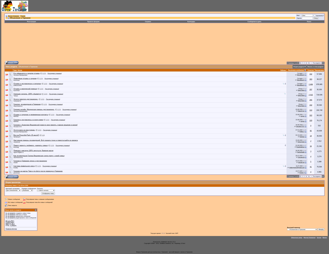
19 (311, 136)
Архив (319, 237)
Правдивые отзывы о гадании (24, 78)
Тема (15, 70)
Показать (40, 188)
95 (311, 131)
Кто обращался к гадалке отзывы (26, 73)
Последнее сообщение (296, 70)
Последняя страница (54, 73)
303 (310, 79)
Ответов (311, 70)
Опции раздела (298, 66)
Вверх (325, 237)
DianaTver (301, 111)
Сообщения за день (254, 21)
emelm (15, 162)
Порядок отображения (29, 188)
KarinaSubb (300, 152)
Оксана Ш (301, 157)
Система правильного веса (24, 166)
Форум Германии (13, 16)
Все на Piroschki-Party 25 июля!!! (26, 135)
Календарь (191, 21)
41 (311, 167)
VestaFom (301, 162)
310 (310, 110)
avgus (302, 116)
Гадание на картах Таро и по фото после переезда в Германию (38, 171)
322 (310, 115)
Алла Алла (301, 142)
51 (309, 63)
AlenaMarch (300, 75)
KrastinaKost (300, 147)
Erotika (15, 168)
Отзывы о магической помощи (25, 89)
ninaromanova (17, 106)
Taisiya (15, 96)
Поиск (309, 21)
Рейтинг (283, 70)
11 (306, 63)
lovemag (16, 147)
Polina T (301, 131)
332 (310, 74)
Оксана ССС (17, 126)
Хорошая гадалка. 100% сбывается (27, 94)
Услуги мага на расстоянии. (24, 130)
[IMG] (7, 224)
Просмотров (319, 70)
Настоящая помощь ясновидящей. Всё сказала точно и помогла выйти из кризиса (45, 140)
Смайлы (8, 222)
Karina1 (302, 136)
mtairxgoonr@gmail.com (296, 167)
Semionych (16, 137)
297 (310, 89)
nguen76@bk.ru (18, 152)
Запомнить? (320, 15)
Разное (23, 16)
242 (310, 105)
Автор (20, 70)
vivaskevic (16, 142)
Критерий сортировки (13, 188)
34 (311, 146)
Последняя (317, 63)
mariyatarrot (17, 101)
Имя (298, 15)
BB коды (8, 221)
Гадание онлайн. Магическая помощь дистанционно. (33, 109)
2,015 (311, 95)
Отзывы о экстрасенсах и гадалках (27, 84)
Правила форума (93, 21)
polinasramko (17, 85)
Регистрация (31, 21)
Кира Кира (301, 90)
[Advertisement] (81, 43)
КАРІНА (15, 116)
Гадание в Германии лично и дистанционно (30, 161)
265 (310, 100)
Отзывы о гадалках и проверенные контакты (30, 115)
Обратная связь (296, 237)
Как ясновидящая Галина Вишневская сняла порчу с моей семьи (38, 156)
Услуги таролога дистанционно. (25, 99)
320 (310, 120)
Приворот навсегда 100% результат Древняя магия (33, 151)
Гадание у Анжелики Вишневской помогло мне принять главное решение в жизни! (45, 125)
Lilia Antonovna (18, 157)
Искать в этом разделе (315, 66)
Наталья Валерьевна (20, 75)
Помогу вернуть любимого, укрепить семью (30, 145)
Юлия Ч (301, 172)
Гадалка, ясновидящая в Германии (27, 104)
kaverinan (16, 80)
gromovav (16, 173)
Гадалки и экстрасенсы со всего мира (28, 120)
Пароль (299, 18)
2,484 (311, 84)
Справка (148, 21)
